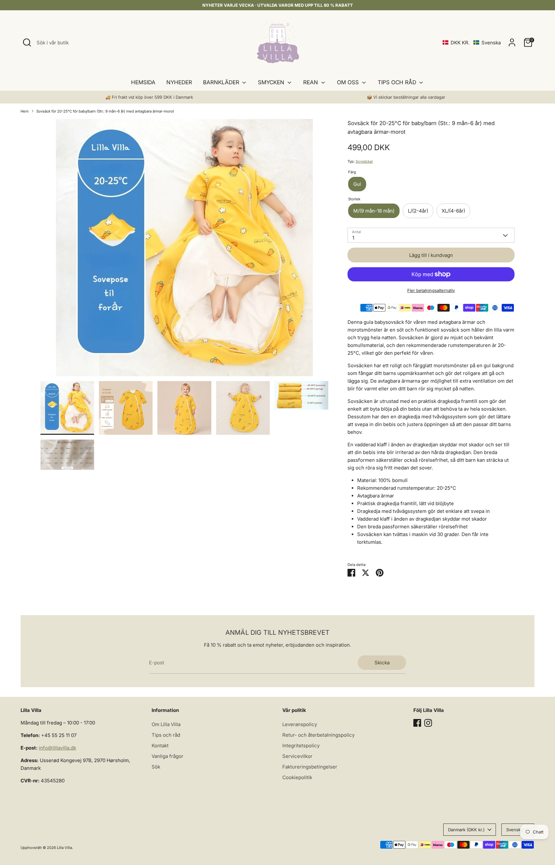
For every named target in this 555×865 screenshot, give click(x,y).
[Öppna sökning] (27, 42)
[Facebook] (417, 723)
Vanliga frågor (167, 756)
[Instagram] (428, 723)
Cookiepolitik (297, 777)
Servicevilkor (297, 756)
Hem (25, 111)
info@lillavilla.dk (57, 748)
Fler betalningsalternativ (431, 290)
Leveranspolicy (299, 724)
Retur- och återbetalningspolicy (318, 735)
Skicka (382, 663)
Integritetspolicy (301, 745)
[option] (184, 250)
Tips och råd (166, 735)
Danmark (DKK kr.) (466, 829)
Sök (156, 767)
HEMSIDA (143, 82)
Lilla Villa (64, 847)
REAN (311, 82)
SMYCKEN (272, 82)
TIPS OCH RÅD (398, 82)
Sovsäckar (364, 161)
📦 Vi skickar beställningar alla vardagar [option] (406, 97)
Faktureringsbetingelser (309, 767)
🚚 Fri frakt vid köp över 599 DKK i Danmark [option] (149, 97)
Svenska (514, 829)
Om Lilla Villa (166, 724)
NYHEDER (179, 82)
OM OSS (348, 82)
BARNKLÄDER (222, 82)
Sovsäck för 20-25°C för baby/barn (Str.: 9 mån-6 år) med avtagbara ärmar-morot (105, 111)
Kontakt (160, 745)
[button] (471, 42)
